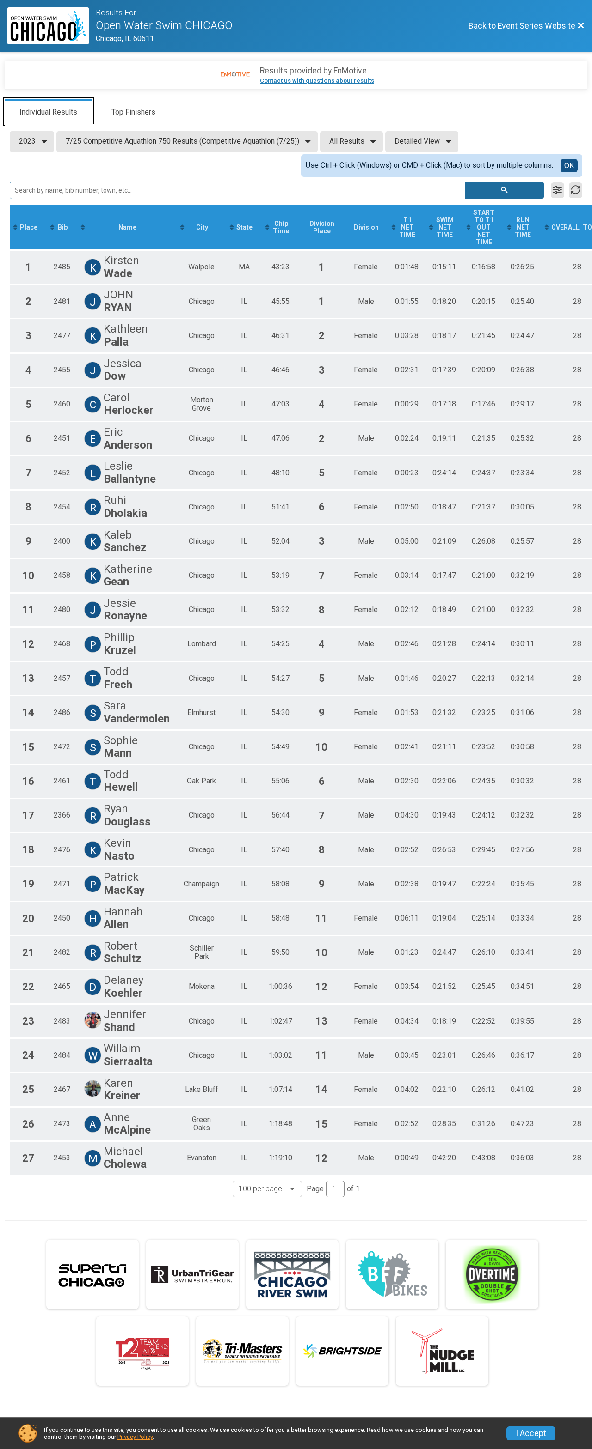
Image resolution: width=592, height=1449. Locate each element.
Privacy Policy (135, 1436)
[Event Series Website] (51, 25)
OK (569, 165)
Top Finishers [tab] (133, 112)
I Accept (531, 1433)
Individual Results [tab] (48, 112)
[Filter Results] (557, 190)
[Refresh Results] (575, 190)
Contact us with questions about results (317, 80)
